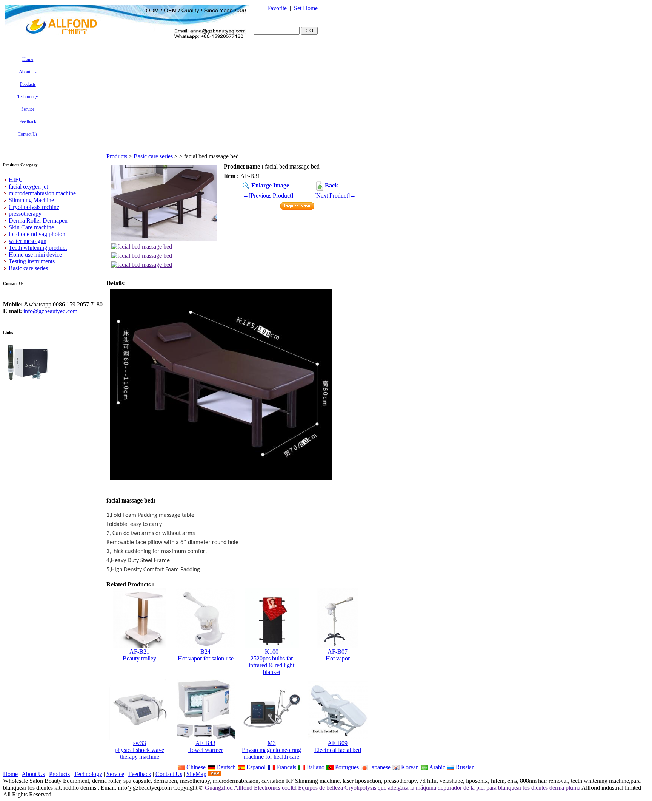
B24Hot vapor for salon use (206, 655)
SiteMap (196, 774)
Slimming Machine (31, 200)
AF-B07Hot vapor (338, 655)
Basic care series (153, 156)
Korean (409, 767)
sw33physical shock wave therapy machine (139, 750)
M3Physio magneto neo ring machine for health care (271, 750)
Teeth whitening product (38, 247)
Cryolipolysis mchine (34, 207)
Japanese (379, 767)
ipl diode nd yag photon (37, 234)
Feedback (139, 774)
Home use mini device (35, 254)
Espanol (255, 767)
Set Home (306, 8)
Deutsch (225, 767)
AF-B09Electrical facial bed (337, 746)
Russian (464, 767)
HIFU (16, 179)
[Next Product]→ (335, 195)
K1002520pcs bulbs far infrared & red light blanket (271, 661)
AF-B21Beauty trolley (139, 655)
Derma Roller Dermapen (38, 220)
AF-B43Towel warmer (205, 746)
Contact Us (168, 774)
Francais (285, 767)
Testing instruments (32, 261)
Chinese (195, 767)
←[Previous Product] (268, 195)
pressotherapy (25, 213)
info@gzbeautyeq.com (50, 311)
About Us (33, 774)
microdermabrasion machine (42, 193)
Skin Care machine (31, 227)
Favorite (277, 8)
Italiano (314, 767)
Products (116, 156)
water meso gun (27, 241)
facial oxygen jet (28, 186)
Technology (88, 774)
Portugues (346, 767)
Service (115, 774)
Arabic (436, 767)
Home (10, 774)
